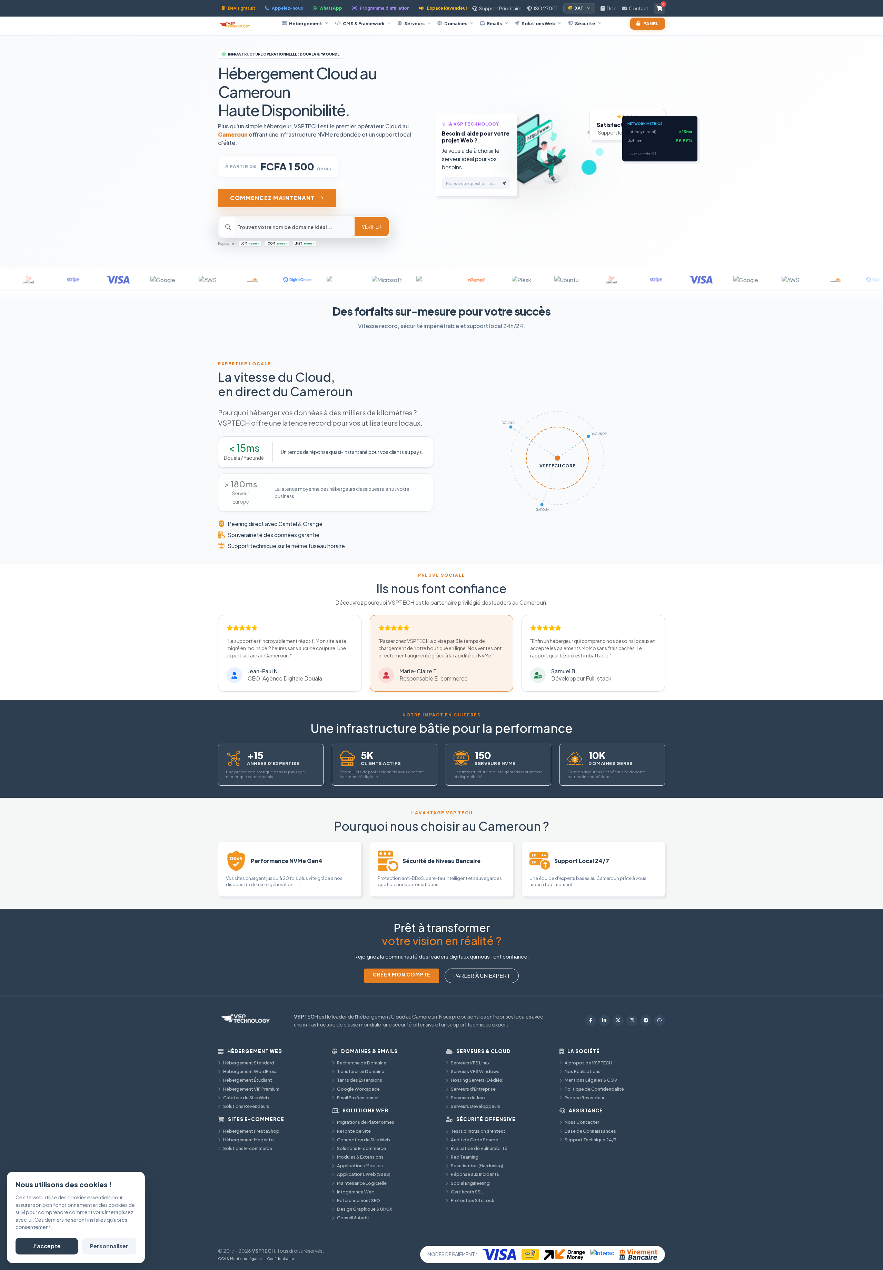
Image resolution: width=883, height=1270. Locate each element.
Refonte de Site (354, 1131)
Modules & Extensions (360, 1157)
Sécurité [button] (585, 23)
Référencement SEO (358, 1200)
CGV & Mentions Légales (239, 1258)
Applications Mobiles (360, 1165)
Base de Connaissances (590, 1131)
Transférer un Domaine (360, 1071)
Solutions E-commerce (247, 1148)
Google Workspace (358, 1089)
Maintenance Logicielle (362, 1183)
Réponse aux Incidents (475, 1174)
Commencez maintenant (272, 197)
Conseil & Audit (353, 1217)
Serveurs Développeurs (475, 1106)
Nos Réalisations (583, 1071)
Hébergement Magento (248, 1139)
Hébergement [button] (305, 23)
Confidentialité (280, 1258)
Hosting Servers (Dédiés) (477, 1080)
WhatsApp (330, 8)
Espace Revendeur (447, 8)
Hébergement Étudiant (247, 1080)
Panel (651, 23)
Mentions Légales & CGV (591, 1080)
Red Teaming (464, 1157)
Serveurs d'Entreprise (473, 1089)
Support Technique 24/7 (591, 1139)
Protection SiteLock (472, 1200)
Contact (638, 8)
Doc (611, 8)
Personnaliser (109, 1246)
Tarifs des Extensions (359, 1080)
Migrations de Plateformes (365, 1122)
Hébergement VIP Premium (251, 1089)
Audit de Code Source (474, 1139)
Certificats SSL (467, 1191)
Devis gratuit (241, 8)
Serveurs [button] (414, 23)
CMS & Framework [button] (364, 23)
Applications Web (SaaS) (363, 1174)
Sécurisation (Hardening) (477, 1165)
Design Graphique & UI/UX (364, 1209)
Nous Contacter (582, 1122)
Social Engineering (470, 1183)
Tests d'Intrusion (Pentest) (479, 1131)
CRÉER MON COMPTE (401, 975)
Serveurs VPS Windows (475, 1071)
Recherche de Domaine (361, 1062)
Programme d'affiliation (384, 8)
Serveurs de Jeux (468, 1097)
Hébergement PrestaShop (251, 1131)
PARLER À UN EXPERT (481, 975)
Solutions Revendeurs (246, 1106)
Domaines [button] (455, 23)
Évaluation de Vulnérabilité (479, 1148)
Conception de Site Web (363, 1139)
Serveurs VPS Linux (470, 1062)
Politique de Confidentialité (594, 1089)
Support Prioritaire (500, 8)
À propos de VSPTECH (588, 1062)
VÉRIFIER (371, 227)
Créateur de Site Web (246, 1097)
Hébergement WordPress (250, 1071)
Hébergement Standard (248, 1062)
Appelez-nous (287, 8)
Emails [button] (494, 23)
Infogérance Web (356, 1191)
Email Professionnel (357, 1097)
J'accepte (47, 1246)
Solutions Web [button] (538, 23)
